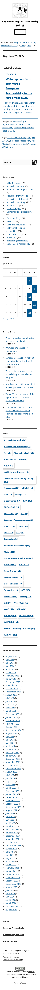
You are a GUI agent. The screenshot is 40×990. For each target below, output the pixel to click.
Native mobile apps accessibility (15, 229)
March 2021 (11, 864)
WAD (9, 609)
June (29, 45)
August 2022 (11, 810)
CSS (8, 494)
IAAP (9, 532)
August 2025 (11, 694)
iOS (20, 532)
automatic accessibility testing (18, 480)
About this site (10, 941)
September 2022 (13, 807)
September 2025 (13, 691)
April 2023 (10, 784)
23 (34, 304)
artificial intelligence (16, 472)
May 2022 (10, 819)
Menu (20, 32)
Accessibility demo (15, 186)
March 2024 (11, 749)
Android (10, 459)
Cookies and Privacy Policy (13, 960)
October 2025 (12, 688)
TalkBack (10, 596)
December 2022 (13, 797)
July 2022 (10, 813)
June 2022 (10, 816)
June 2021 (10, 855)
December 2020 (13, 874)
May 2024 (10, 743)
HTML (23, 526)
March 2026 (11, 672)
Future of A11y (13, 218)
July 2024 (10, 736)
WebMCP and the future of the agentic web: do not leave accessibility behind (20, 397)
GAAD (9, 526)
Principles (11, 237)
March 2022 (11, 826)
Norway (10, 564)
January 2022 (12, 832)
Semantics (11, 590)
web (11, 147)
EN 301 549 (11, 507)
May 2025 (10, 704)
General (10, 221)
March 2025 (11, 710)
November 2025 (13, 685)
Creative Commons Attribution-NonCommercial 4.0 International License (20, 974)
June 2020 (10, 893)
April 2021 (10, 861)
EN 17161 (11, 513)
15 (30, 296)
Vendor (31, 144)
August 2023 (11, 771)
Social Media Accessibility (18, 243)
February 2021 (12, 867)
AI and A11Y (12, 205)
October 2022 (12, 803)
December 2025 (13, 682)
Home (6, 921)
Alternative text (24, 453)
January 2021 (12, 871)
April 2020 (10, 900)
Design (20, 494)
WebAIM (10, 635)
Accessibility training (16, 137)
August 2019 (11, 909)
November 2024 (13, 723)
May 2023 (10, 781)
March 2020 (11, 903)
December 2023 (13, 759)
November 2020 (13, 877)
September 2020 (13, 884)
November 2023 (13, 762)
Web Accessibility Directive (19, 628)
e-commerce (12, 501)
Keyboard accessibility (17, 545)
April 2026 (10, 669)
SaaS (25, 144)
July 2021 (10, 851)
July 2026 (10, 659)
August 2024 (11, 733)
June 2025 (10, 701)
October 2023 (12, 765)
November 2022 (13, 800)
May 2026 (10, 666)
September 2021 (13, 845)
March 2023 (11, 787)
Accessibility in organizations (20, 189)
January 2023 (12, 794)
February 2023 (12, 791)
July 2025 (10, 698)
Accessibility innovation (17, 195)
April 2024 (10, 746)
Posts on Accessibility (13, 928)
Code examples (14, 208)
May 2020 (10, 896)
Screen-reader (13, 577)
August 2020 (11, 887)
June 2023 (10, 778)
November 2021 (13, 839)
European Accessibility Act (22, 140)
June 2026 (10, 662)
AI (7, 453)
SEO (25, 590)
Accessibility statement (17, 199)
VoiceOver (21, 603)
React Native (12, 571)
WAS (21, 609)
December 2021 (13, 835)
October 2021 (12, 842)
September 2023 (13, 768)
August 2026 (11, 656)
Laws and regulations (24, 127)
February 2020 (12, 906)
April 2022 (10, 823)
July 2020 (10, 890)
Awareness (11, 488)
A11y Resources (14, 183)
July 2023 (10, 775)
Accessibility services (13, 934)
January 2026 (12, 678)
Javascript (11, 539)
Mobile (5, 144)
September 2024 (13, 730)
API (23, 459)
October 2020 (12, 880)
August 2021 (11, 848)
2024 (22, 45)
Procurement (15, 144)
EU (24, 513)
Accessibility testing (16, 202)
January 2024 (12, 755)
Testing (25, 596)
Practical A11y (8, 130)
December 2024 (13, 720)
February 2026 (12, 675)
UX (7, 603)
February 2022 (12, 829)
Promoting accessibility (17, 240)
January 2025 (12, 717)
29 (30, 312)
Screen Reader (13, 584)
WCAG (5, 147)
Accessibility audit (15, 440)
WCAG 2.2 (11, 622)
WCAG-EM (26, 615)
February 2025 (12, 714)
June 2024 (10, 739)
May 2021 (10, 858)
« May (6, 318)
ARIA (9, 466)
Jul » (12, 318)
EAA (29, 137)
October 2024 (12, 727)
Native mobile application (18, 558)
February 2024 (12, 752)
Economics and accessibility (19, 211)
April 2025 (10, 707)
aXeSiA (28, 488)
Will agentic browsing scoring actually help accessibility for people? (19, 374)
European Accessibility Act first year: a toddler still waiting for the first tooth (20, 361)
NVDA (24, 564)
